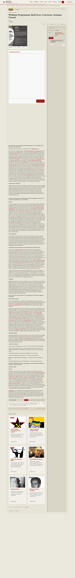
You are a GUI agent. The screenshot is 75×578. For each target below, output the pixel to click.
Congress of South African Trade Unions (27, 337)
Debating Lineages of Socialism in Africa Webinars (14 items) (60, 33)
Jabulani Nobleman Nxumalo (15, 383)
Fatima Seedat (25, 162)
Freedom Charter (27, 320)
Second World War (41, 158)
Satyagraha (38, 313)
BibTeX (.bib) (14, 408)
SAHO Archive (12, 5)
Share (58, 24)
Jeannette (32, 264)
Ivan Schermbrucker (35, 208)
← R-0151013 (11, 510)
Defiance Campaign (28, 313)
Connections (63, 24)
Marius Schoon (18, 249)
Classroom (54, 1)
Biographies (36, 1)
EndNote (26, 408)
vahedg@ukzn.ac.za (35, 148)
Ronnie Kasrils (12, 390)
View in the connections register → (56, 44)
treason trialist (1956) (15, 160)
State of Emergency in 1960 (33, 160)
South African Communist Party (19, 261)
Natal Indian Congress (14, 157)
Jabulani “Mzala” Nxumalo (34, 489)
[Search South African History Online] (63, 2)
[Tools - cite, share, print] (65, 2)
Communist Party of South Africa (33, 150)
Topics (31, 1)
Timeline (41, 1)
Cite (45, 24)
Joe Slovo (28, 210)
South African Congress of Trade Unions (19, 317)
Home (8, 5)
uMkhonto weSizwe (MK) (16, 460)
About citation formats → (40, 408)
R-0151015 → (17, 510)
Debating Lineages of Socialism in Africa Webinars (26, 5)
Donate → (27, 507)
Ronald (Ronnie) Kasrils (36, 459)
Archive (49, 1)
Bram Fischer (21, 210)
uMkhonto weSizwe (28, 377)
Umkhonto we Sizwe (18, 329)
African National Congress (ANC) (34, 430)
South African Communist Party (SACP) (16, 431)
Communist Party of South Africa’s (23, 303)
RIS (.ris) (21, 408)
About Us (59, 1)
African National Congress (29, 174)
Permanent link (53, 24)
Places (46, 1)
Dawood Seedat (13, 153)
